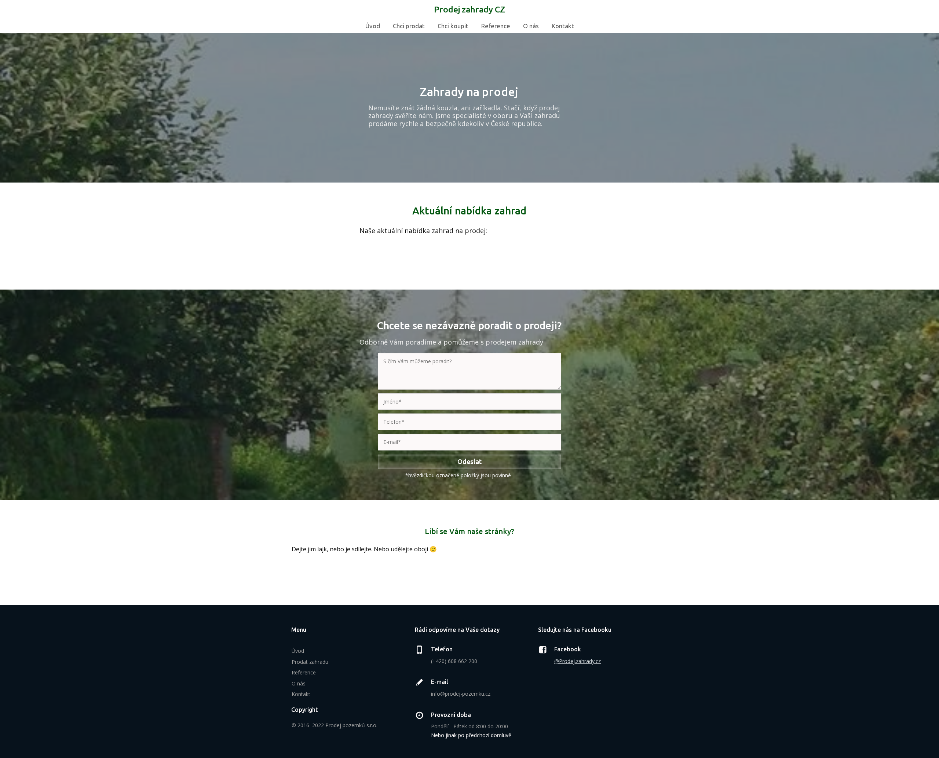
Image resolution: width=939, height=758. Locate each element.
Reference (495, 25)
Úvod (372, 25)
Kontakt (563, 25)
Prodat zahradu (310, 661)
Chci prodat (409, 25)
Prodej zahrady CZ (469, 9)
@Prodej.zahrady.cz (577, 661)
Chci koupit (453, 25)
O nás (531, 25)
